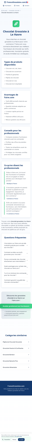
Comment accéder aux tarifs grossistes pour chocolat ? (13, 253)
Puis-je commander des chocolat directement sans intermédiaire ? (15, 260)
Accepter (21, 439)
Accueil (5, 10)
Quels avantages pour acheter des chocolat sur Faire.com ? (15, 267)
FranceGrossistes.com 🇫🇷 (17, 2)
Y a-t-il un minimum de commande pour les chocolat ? (15, 274)
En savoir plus (18, 436)
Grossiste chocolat (14, 10)
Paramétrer (7, 439)
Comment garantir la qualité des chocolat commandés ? (14, 281)
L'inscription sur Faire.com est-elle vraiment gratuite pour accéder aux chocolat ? (15, 245)
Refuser (14, 439)
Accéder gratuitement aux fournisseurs (16, 306)
